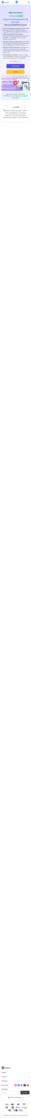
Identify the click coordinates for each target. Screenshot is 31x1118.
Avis (20, 61)
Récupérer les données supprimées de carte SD (16, 991)
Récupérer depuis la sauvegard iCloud (12, 314)
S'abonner (25, 1092)
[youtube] (15, 1085)
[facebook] (18, 1085)
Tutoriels (4, 1077)
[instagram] (27, 1085)
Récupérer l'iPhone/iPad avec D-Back (17, 336)
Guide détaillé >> (15, 761)
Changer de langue (15, 1097)
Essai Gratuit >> (15, 506)
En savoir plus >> (15, 200)
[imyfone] (5, 2)
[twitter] (21, 1085)
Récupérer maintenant (9, 221)
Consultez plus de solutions (15, 1008)
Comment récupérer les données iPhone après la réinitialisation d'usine (16, 179)
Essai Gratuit (15, 280)
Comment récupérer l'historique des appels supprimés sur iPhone (15, 196)
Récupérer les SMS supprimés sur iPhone (14, 951)
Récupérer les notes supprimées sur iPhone (15, 958)
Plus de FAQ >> (15, 1060)
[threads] (24, 1085)
